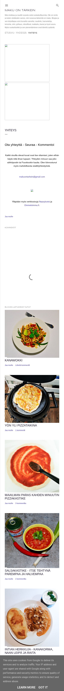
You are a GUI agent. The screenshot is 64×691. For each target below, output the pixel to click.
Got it (43, 687)
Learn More (26, 687)
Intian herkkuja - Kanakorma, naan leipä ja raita (29, 651)
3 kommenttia (20, 503)
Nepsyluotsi (44, 201)
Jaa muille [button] (9, 217)
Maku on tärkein (20, 10)
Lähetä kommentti (22, 365)
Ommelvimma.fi (31, 205)
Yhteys (32, 32)
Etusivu (9, 32)
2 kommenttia (20, 579)
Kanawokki (13, 360)
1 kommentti (20, 430)
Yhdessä (21, 32)
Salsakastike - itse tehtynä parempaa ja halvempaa (27, 572)
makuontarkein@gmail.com (32, 176)
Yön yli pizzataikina (21, 425)
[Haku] (57, 5)
